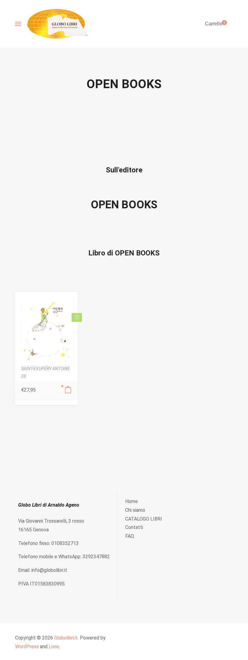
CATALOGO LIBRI (143, 519)
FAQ (129, 536)
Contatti (134, 527)
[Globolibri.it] (57, 24)
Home (131, 501)
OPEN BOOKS (124, 204)
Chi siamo (135, 510)
